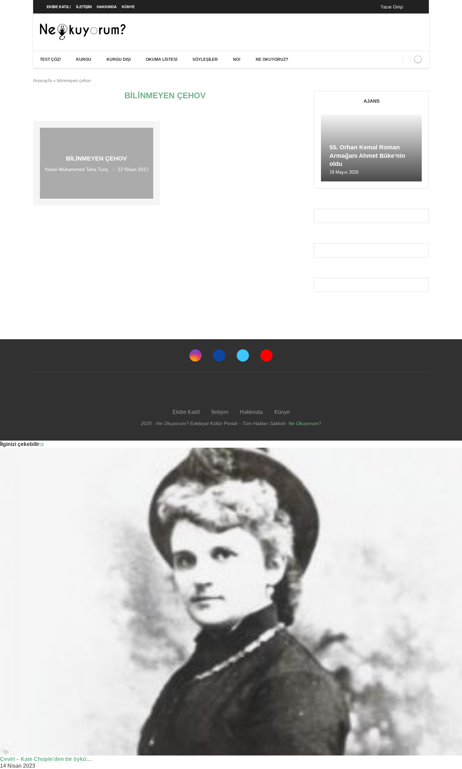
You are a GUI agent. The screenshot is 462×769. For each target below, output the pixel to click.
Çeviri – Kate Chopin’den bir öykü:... (46, 759)
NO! (236, 59)
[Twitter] (243, 355)
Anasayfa (42, 80)
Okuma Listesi (161, 59)
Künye (128, 7)
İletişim (84, 7)
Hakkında (107, 7)
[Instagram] (195, 355)
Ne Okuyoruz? (272, 59)
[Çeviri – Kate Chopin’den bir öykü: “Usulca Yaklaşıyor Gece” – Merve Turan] (231, 601)
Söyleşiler (205, 59)
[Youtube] (266, 355)
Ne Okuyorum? (304, 423)
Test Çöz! (50, 59)
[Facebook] (415, 7)
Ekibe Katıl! (59, 7)
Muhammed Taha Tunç (83, 169)
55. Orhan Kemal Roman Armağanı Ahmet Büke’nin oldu (367, 155)
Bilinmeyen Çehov (96, 158)
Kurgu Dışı (119, 59)
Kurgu (83, 59)
